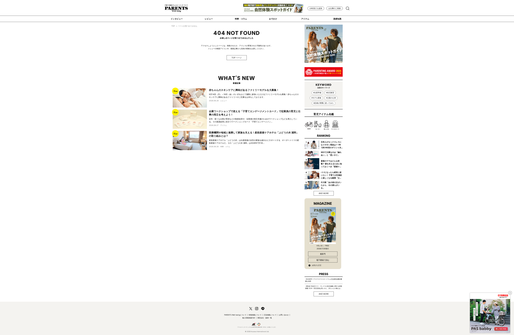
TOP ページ (237, 57)
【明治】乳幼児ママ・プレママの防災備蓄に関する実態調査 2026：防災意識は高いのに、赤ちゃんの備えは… (323, 287)
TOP (173, 26)
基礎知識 (337, 19)
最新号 (323, 254)
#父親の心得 (331, 98)
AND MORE (324, 193)
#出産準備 (317, 93)
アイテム (305, 19)
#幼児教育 (330, 93)
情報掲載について (255, 315)
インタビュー (177, 19)
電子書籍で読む (322, 260)
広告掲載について (270, 315)
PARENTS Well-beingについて (235, 315)
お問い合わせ (284, 315)
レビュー (209, 19)
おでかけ (273, 19)
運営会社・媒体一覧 (264, 318)
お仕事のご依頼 (334, 8)
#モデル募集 (316, 98)
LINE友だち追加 (316, 8)
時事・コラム (241, 19)
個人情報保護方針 (248, 318)
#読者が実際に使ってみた (323, 103)
